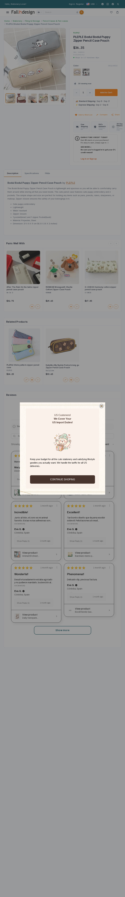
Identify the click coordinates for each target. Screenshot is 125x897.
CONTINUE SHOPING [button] (62, 479)
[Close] (101, 406)
